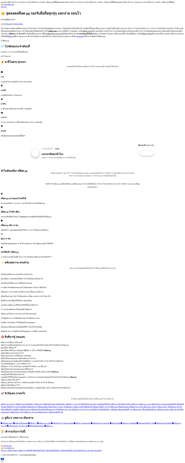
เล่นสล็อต (15, 409)
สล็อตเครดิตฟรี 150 (125, 409)
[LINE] (2, 459)
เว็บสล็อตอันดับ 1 (104, 409)
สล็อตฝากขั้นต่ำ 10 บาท (101, 407)
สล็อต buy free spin (31, 412)
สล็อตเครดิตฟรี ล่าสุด (146, 423)
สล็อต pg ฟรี (115, 404)
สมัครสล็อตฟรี (6, 409)
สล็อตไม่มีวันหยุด (21, 423)
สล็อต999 (10, 407)
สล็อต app (135, 404)
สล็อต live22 (20, 404)
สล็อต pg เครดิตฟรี (129, 423)
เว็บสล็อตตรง (68, 407)
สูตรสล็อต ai (29, 404)
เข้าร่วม (4, 7)
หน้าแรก (4, 450)
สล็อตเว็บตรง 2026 (17, 412)
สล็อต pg (10, 36)
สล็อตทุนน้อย (43, 407)
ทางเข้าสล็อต (92, 409)
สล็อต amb (114, 407)
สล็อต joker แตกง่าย (8, 404)
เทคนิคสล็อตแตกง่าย (47, 409)
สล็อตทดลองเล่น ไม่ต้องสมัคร (54, 404)
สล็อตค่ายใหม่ (125, 404)
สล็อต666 (114, 409)
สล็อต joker (39, 404)
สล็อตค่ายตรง (43, 412)
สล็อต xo (49, 426)
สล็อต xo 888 (78, 407)
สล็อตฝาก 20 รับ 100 (79, 409)
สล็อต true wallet (145, 404)
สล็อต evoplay (162, 407)
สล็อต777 (33, 423)
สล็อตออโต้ (88, 407)
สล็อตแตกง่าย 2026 (175, 407)
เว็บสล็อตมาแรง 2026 (64, 409)
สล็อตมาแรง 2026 (135, 407)
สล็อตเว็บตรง (156, 404)
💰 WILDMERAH (7, 4)
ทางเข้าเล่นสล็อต (20, 407)
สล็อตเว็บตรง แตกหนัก (101, 423)
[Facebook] (3, 459)
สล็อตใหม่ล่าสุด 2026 (89, 404)
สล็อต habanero (25, 409)
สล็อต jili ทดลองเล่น (83, 423)
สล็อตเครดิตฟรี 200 (56, 412)
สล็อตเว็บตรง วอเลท (55, 407)
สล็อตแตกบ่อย (123, 407)
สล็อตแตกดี (35, 409)
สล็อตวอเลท (137, 409)
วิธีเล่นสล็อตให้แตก (149, 409)
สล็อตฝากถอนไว (163, 409)
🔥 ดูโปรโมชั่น (17, 24)
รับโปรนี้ (147, 153)
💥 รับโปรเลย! (6, 24)
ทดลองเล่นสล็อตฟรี (168, 404)
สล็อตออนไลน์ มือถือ (164, 423)
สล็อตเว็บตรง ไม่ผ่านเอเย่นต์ (63, 423)
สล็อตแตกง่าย (32, 407)
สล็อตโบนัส (115, 423)
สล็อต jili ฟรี (174, 409)
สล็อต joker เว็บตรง (150, 407)
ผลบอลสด (80, 36)
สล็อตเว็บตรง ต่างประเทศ (18, 426)
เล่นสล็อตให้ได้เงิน (104, 404)
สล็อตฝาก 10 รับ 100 (73, 404)
